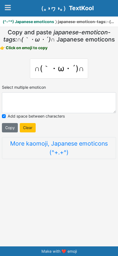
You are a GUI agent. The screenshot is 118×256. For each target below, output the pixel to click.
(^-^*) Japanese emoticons (28, 21)
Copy (10, 127)
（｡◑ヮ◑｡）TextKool (66, 8)
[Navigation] (8, 7)
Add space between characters (36, 116)
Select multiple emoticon (24, 87)
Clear (27, 127)
